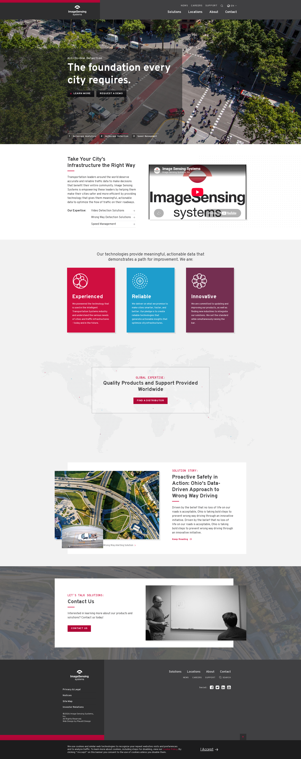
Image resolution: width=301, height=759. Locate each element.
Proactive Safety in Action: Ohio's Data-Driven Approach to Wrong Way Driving (196, 486)
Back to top (243, 737)
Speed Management (145, 136)
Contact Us (81, 602)
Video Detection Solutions (107, 210)
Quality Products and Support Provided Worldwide (150, 386)
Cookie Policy (170, 749)
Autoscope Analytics (82, 136)
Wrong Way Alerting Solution (118, 545)
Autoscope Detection (114, 136)
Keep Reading (180, 539)
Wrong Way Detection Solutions (111, 217)
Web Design (68, 721)
